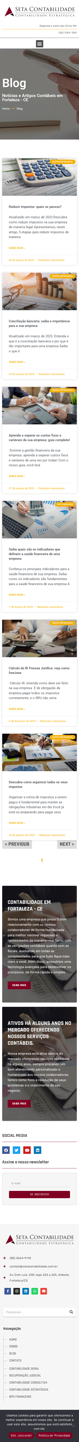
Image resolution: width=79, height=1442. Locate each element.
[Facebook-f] (7, 1291)
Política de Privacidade (54, 1435)
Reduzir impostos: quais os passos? (35, 207)
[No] (73, 1426)
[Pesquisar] (71, 1312)
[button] (39, 43)
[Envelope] (43, 1291)
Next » (67, 844)
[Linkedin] (25, 1291)
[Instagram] (16, 1291)
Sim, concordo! (21, 1435)
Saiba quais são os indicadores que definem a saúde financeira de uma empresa (34, 554)
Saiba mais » (17, 248)
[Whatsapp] (34, 1291)
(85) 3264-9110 (68, 32)
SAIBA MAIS (19, 985)
